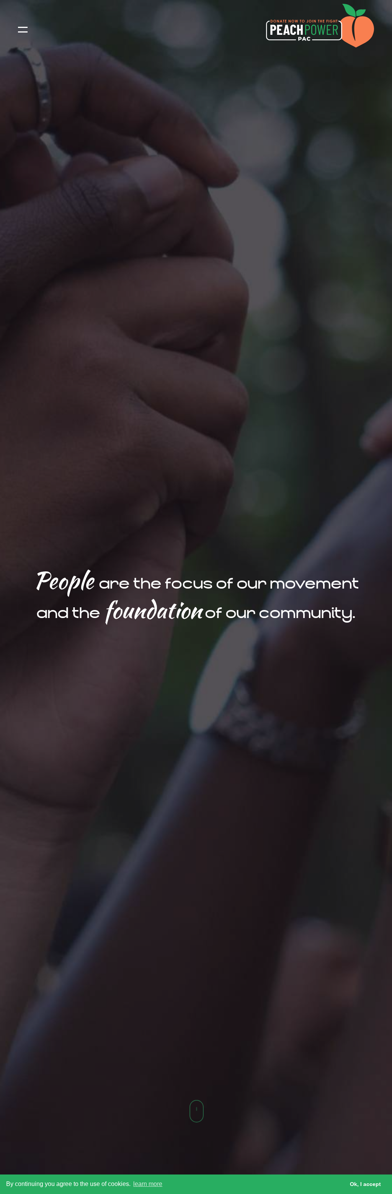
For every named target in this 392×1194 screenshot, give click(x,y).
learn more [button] (147, 1184)
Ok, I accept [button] (365, 1184)
